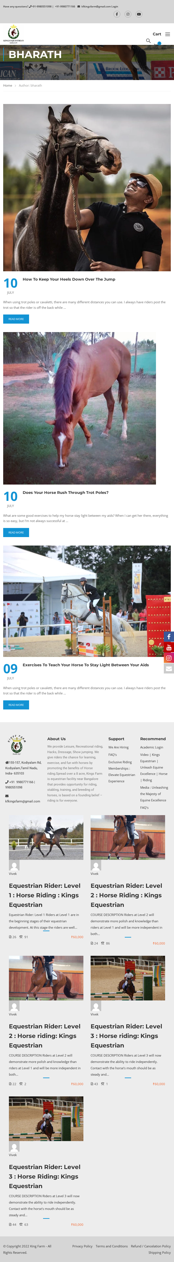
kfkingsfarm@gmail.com (96, 6)
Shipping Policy (160, 1252)
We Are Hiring (118, 747)
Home (7, 85)
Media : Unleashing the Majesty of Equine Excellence (154, 793)
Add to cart (46, 837)
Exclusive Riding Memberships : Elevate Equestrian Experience (121, 771)
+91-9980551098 (41, 6)
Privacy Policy (82, 1246)
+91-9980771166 (65, 6)
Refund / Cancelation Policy (151, 1246)
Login (114, 6)
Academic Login (151, 747)
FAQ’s (112, 754)
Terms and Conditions (112, 1246)
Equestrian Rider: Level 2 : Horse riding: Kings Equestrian (44, 1036)
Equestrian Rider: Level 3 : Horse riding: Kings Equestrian (126, 1036)
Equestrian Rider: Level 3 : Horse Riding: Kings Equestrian (44, 1176)
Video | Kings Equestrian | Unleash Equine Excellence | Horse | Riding (153, 767)
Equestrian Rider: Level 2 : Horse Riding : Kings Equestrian (126, 895)
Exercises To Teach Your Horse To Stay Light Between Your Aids (86, 665)
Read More (16, 319)
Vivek (13, 873)
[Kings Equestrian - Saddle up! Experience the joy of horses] (13, 34)
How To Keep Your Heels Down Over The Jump (69, 279)
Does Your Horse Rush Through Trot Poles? (66, 492)
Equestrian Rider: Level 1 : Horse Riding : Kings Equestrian (44, 895)
